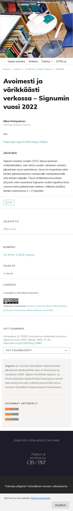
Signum (36, 33)
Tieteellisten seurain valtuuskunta (47, 486)
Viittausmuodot (19, 350)
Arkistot (18, 69)
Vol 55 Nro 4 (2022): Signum (38, 69)
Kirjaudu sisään (50, 2)
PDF (10, 202)
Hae (68, 2)
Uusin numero (16, 61)
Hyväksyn (60, 504)
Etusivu (6, 69)
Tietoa (46, 61)
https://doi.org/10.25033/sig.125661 (25, 142)
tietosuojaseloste (40, 498)
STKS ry (61, 61)
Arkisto (33, 61)
